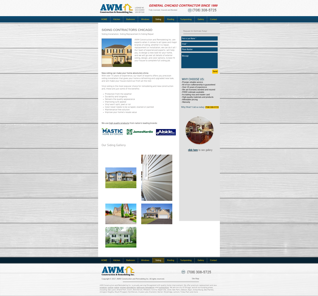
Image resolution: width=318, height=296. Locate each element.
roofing (110, 287)
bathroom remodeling (145, 287)
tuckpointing (164, 287)
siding (116, 287)
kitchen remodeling (128, 287)
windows (103, 287)
